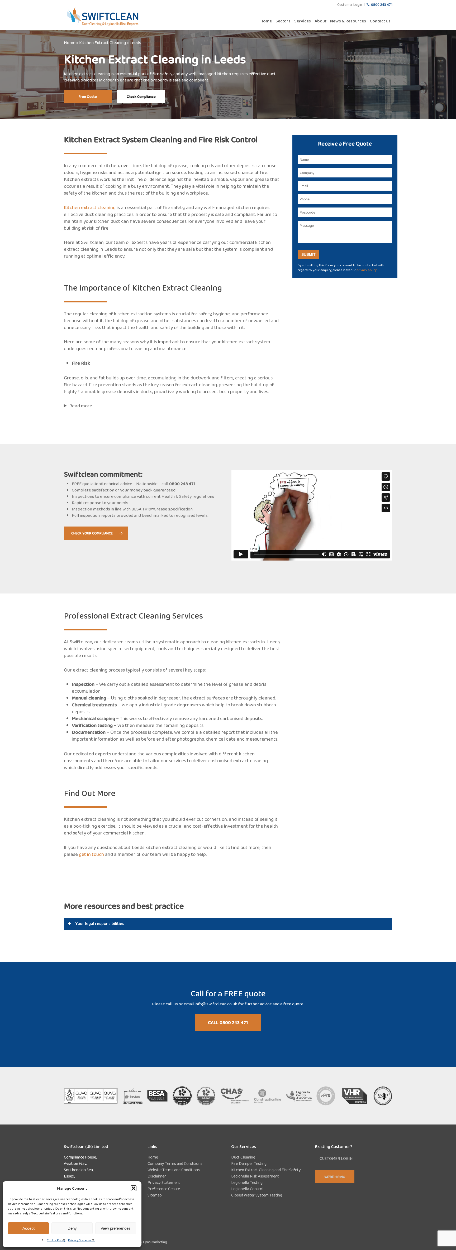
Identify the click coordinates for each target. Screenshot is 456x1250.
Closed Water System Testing (256, 1195)
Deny (72, 1228)
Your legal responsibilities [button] (99, 923)
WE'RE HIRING (334, 1176)
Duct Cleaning (243, 1157)
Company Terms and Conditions (175, 1163)
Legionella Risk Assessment (255, 1176)
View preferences (116, 1228)
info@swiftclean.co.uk (216, 1004)
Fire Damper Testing (249, 1163)
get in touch (91, 854)
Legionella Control (247, 1189)
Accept (28, 1228)
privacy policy (366, 269)
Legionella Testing (247, 1182)
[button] (133, 1188)
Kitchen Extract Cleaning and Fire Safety (266, 1170)
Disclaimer (157, 1176)
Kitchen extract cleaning (90, 207)
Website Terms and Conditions (174, 1170)
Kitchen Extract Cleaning (102, 42)
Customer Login (336, 1158)
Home (69, 42)
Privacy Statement (81, 1240)
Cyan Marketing (155, 1241)
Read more (80, 405)
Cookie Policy (56, 1240)
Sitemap (155, 1195)
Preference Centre (164, 1189)
